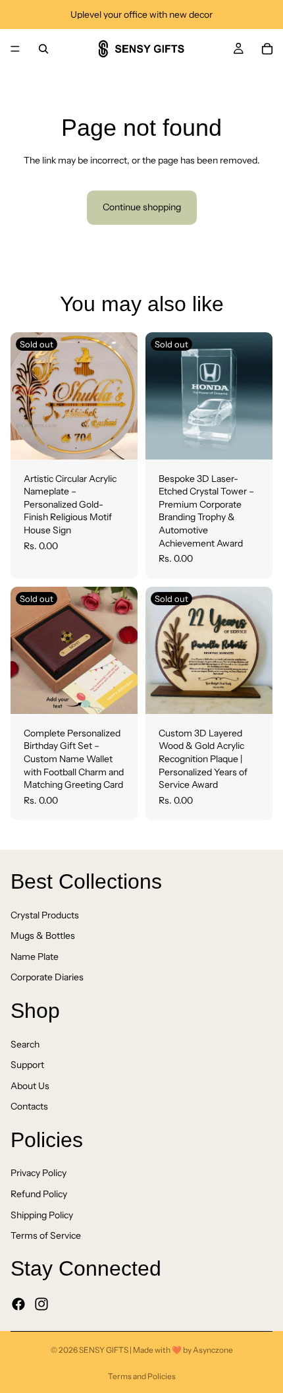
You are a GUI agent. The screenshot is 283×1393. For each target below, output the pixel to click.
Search (25, 1044)
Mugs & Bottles (43, 935)
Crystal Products (45, 915)
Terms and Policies (142, 1376)
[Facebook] (18, 1304)
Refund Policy (39, 1194)
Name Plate (35, 957)
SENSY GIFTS (104, 1350)
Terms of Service (46, 1235)
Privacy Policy (38, 1173)
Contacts (29, 1106)
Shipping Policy (42, 1215)
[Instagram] (41, 1304)
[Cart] (267, 48)
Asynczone (213, 1350)
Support (27, 1065)
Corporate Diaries (47, 977)
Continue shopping (142, 207)
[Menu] (15, 49)
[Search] (43, 48)
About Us (30, 1086)
